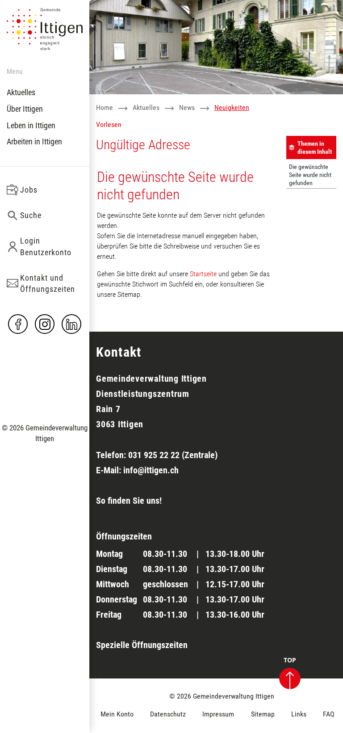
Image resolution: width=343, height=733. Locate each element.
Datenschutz (168, 714)
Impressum (218, 714)
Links (298, 714)
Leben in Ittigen (31, 125)
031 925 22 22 (154, 455)
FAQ (329, 714)
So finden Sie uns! (129, 500)
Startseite (203, 274)
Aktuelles (21, 92)
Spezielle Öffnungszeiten (142, 645)
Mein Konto (117, 714)
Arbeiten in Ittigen (34, 141)
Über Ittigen (25, 109)
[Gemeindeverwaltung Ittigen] (45, 28)
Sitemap (263, 714)
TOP (290, 660)
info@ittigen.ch (151, 470)
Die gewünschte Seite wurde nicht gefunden (310, 174)
